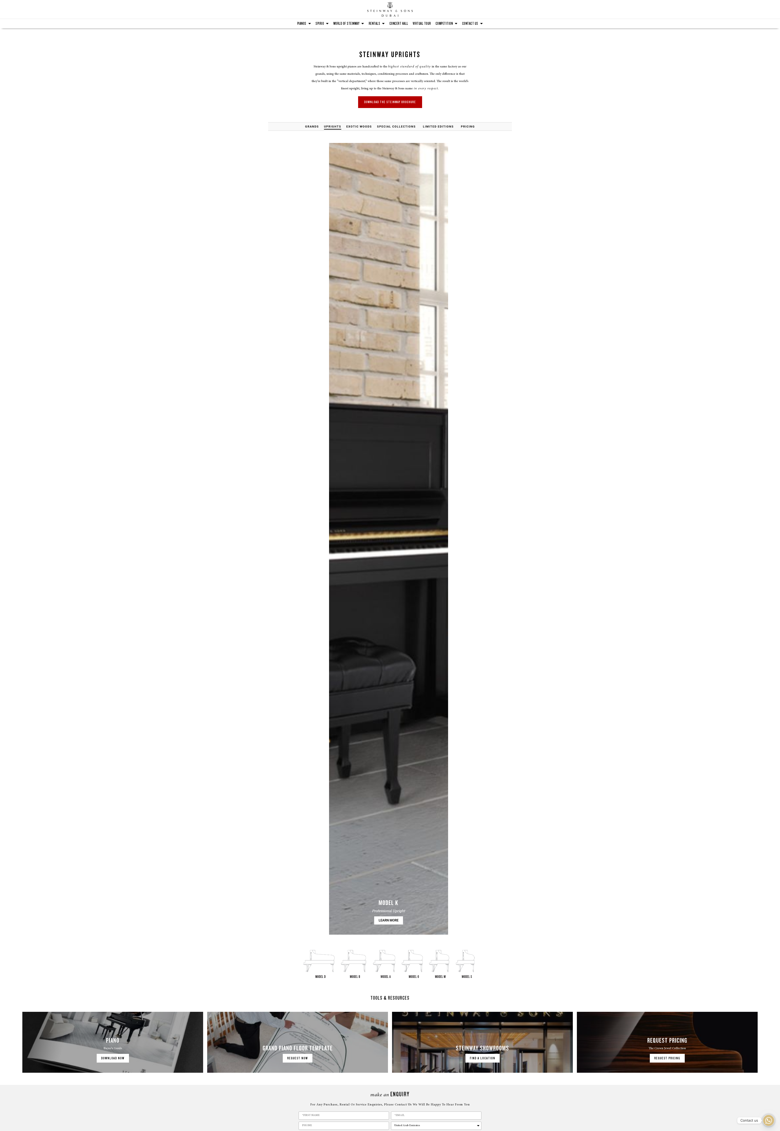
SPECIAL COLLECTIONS (396, 126)
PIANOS (301, 23)
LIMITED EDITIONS (438, 126)
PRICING (468, 126)
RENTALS (374, 23)
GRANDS (312, 126)
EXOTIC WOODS (359, 126)
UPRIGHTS (332, 126)
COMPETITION (444, 23)
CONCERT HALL (398, 23)
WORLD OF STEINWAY (346, 23)
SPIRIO (319, 23)
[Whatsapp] (768, 1120)
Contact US (470, 23)
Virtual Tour (422, 23)
